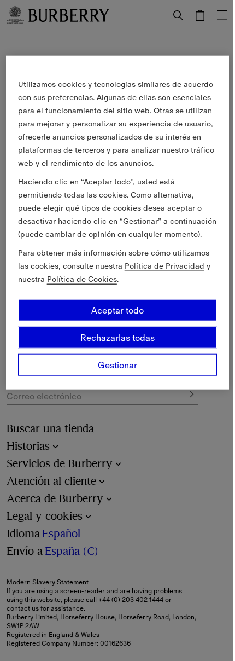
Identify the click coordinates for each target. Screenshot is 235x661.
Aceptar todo (117, 310)
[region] (118, 223)
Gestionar (117, 365)
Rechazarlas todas (117, 337)
